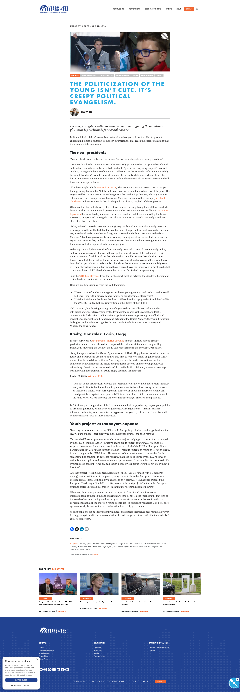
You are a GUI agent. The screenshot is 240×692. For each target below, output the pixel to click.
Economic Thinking (153, 9)
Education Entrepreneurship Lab (159, 647)
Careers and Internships (46, 650)
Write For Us (98, 650)
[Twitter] (77, 529)
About (178, 9)
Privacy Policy (43, 659)
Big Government (89, 75)
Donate (189, 9)
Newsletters (98, 647)
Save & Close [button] (21, 680)
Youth (159, 75)
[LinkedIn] (82, 529)
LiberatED (152, 650)
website (95, 554)
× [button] (37, 659)
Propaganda (147, 75)
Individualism (122, 75)
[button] (21, 685)
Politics (74, 75)
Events (169, 9)
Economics (86, 598)
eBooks (96, 653)
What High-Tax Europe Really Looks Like (96, 602)
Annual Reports (44, 653)
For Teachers (134, 9)
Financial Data (43, 656)
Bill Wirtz (86, 111)
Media (135, 75)
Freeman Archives (99, 656)
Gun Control (106, 75)
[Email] (87, 529)
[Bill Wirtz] (74, 112)
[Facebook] (72, 529)
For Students (118, 9)
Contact (41, 647)
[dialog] (21, 673)
